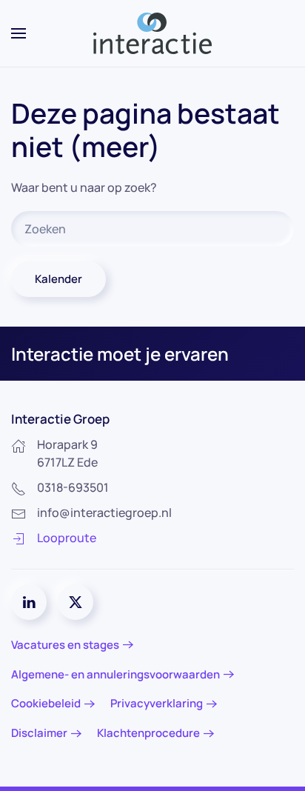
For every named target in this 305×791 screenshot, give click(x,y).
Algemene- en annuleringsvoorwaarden (115, 674)
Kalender (58, 279)
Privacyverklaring (156, 703)
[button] (18, 33)
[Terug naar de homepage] (152, 33)
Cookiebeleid (46, 703)
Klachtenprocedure (148, 733)
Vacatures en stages (65, 645)
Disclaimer (39, 733)
